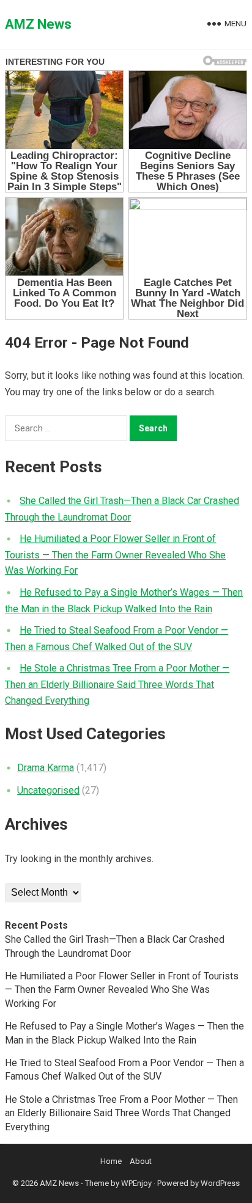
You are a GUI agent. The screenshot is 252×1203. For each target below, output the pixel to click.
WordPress (220, 1183)
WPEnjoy (136, 1183)
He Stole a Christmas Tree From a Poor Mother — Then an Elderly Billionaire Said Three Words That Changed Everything (117, 684)
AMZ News (38, 24)
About (141, 1161)
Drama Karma (45, 767)
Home (111, 1161)
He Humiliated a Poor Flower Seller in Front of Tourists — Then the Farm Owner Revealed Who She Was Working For (115, 554)
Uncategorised (48, 790)
